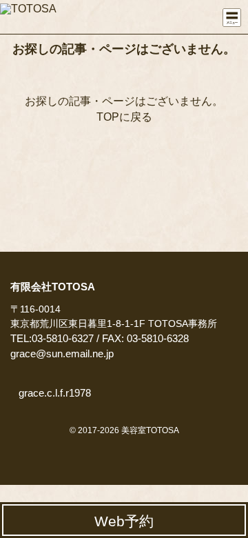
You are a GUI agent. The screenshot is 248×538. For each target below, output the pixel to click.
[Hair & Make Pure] (34, 14)
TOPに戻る (124, 117)
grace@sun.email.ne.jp (62, 353)
